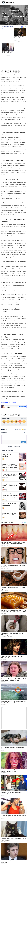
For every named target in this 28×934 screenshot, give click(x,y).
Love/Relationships (14, 10)
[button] (25, 2)
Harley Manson (9, 19)
